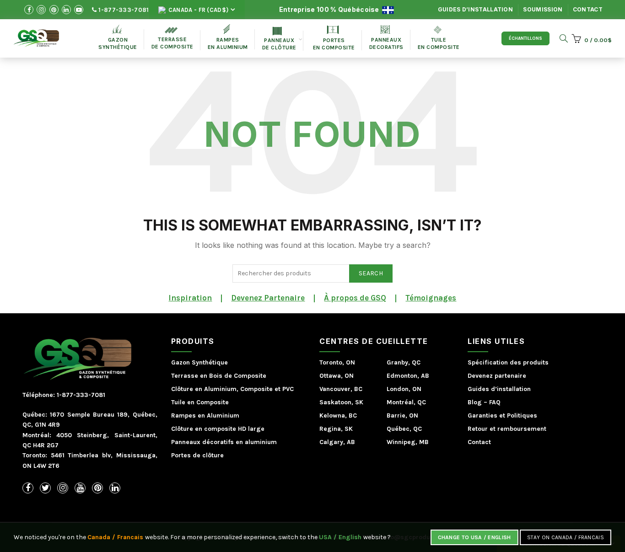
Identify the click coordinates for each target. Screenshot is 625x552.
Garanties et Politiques (502, 415)
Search (371, 273)
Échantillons (525, 38)
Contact (588, 9)
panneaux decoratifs (386, 37)
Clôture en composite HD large (217, 429)
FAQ (495, 402)
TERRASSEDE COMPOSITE (172, 38)
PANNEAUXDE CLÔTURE (279, 39)
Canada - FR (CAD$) (198, 9)
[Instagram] (62, 487)
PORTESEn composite (334, 38)
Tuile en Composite (200, 402)
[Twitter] (45, 487)
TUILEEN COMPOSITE (439, 38)
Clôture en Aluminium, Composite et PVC (232, 389)
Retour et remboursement (507, 429)
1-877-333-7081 (123, 9)
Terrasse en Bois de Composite (218, 376)
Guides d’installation (475, 9)
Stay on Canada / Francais (565, 537)
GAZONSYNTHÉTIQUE (117, 37)
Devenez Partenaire (268, 297)
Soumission (542, 9)
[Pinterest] (97, 487)
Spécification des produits (508, 362)
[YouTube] (80, 487)
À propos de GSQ (355, 297)
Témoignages (430, 297)
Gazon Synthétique (199, 362)
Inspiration (190, 297)
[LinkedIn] (114, 487)
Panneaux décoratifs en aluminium (224, 442)
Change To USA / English (474, 537)
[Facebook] (27, 487)
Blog (475, 402)
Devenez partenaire (497, 376)
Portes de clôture (197, 455)
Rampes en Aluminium (228, 37)
